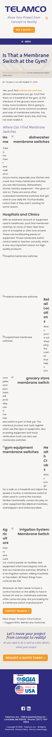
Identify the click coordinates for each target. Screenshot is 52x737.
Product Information (29, 618)
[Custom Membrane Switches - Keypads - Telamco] (26, 11)
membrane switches (30, 90)
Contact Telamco (16, 610)
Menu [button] (28, 41)
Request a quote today (24, 658)
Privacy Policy (21, 729)
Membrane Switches (33, 622)
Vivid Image (41, 729)
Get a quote (23, 29)
